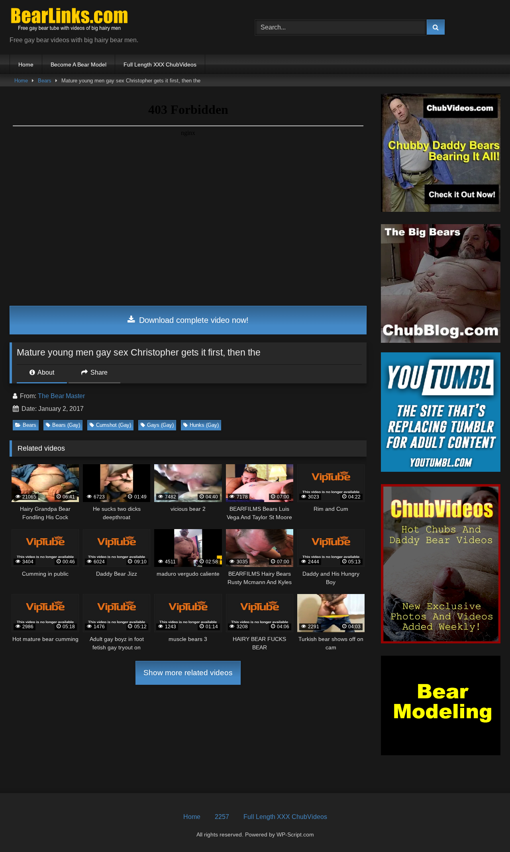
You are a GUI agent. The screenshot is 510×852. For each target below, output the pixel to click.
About (45, 372)
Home (25, 64)
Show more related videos (188, 672)
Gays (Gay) (160, 425)
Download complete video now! (193, 320)
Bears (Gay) (66, 425)
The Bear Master (61, 396)
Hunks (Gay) (204, 425)
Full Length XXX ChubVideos (160, 64)
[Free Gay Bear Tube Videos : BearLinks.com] (69, 20)
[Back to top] (485, 828)
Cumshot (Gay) (113, 425)
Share (98, 372)
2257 (222, 816)
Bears (44, 81)
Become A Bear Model (78, 64)
